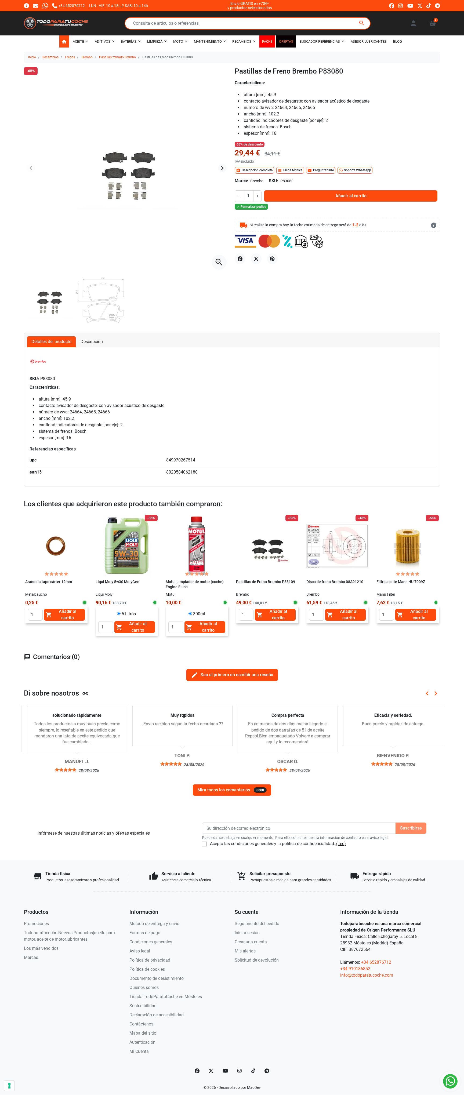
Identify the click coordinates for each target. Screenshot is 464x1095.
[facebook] (391, 5)
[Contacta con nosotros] (35, 5)
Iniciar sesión (247, 932)
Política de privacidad (149, 960)
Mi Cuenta (139, 1051)
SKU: (273, 180)
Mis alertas (245, 951)
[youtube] (410, 5)
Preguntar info (320, 170)
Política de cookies (147, 969)
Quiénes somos (144, 987)
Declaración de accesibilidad (156, 1014)
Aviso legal (139, 951)
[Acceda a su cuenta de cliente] (413, 23)
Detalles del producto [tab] (51, 341)
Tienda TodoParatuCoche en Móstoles (165, 996)
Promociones (36, 923)
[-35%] (127, 545)
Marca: (241, 180)
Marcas (31, 957)
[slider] (62, 769)
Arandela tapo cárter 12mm (48, 582)
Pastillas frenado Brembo (117, 57)
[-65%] (267, 545)
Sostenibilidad (143, 1005)
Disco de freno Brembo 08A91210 (334, 582)
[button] (432, 23)
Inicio (32, 57)
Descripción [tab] (92, 341)
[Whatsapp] (45, 5)
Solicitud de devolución (257, 960)
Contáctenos (141, 1024)
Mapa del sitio (142, 1033)
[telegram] (437, 5)
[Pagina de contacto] (26, 5)
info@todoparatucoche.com (366, 975)
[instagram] (400, 5)
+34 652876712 (376, 962)
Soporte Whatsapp (357, 170)
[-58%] (407, 545)
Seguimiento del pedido (257, 923)
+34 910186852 (355, 968)
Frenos (70, 57)
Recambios (50, 57)
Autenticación (142, 1042)
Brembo (87, 57)
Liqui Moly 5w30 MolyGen (117, 582)
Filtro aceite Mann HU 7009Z (400, 582)
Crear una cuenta (251, 941)
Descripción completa (254, 170)
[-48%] (337, 545)
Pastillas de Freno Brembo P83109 (265, 582)
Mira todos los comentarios (230, 789)
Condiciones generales (150, 941)
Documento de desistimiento (156, 978)
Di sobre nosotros (56, 693)
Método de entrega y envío (154, 923)
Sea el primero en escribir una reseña (232, 675)
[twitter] (419, 5)
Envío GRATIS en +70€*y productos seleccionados (249, 5)
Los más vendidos (41, 948)
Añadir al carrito (351, 195)
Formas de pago (144, 932)
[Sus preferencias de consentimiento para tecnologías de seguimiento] (9, 1086)
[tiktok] (428, 5)
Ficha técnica (290, 170)
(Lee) (341, 843)
